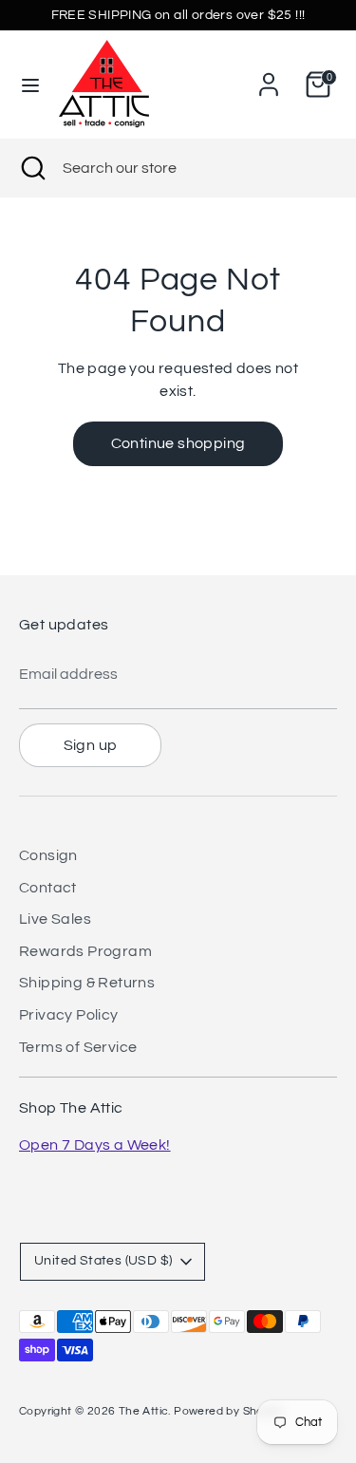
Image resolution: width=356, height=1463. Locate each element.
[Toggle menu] (30, 84)
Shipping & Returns (87, 982)
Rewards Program (85, 951)
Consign (48, 855)
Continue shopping (178, 443)
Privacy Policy (69, 1014)
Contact (48, 887)
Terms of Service (78, 1047)
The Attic (144, 1411)
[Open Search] (31, 168)
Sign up (91, 745)
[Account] (269, 76)
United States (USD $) (103, 1260)
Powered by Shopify (228, 1411)
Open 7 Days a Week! (95, 1145)
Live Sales (55, 919)
